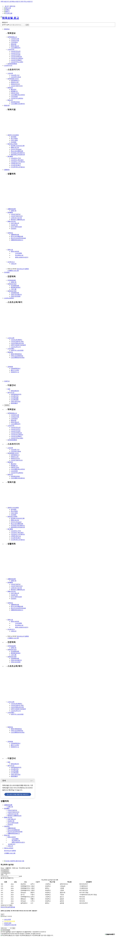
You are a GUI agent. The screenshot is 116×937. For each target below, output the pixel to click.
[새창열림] (7, 8)
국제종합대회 (15, 292)
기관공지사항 (15, 38)
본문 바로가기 (5, 1)
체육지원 (7, 105)
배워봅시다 (14, 91)
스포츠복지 (10, 348)
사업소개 (13, 263)
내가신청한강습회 (16, 226)
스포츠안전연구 (15, 53)
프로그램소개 (15, 223)
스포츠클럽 (18, 253)
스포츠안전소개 (15, 51)
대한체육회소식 (12, 37)
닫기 (31, 780)
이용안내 (7, 381)
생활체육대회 (15, 234)
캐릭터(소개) (15, 82)
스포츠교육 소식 (16, 347)
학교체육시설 (19, 255)
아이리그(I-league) (16, 149)
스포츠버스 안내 (16, 158)
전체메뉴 (7, 405)
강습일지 (13, 228)
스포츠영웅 (14, 96)
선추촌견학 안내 (16, 163)
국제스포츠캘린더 (16, 294)
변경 (11, 905)
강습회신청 (14, 225)
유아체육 (13, 136)
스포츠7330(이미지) (17, 86)
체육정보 (7, 29)
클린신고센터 (15, 370)
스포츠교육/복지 (9, 298)
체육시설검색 (15, 251)
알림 (8, 389)
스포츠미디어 (8, 65)
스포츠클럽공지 (15, 47)
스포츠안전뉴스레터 (17, 62)
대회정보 (10, 233)
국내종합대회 (15, 285)
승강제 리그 (11, 262)
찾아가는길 (10, 392)
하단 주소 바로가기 (27, 1)
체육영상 (10, 87)
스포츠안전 (10, 49)
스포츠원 (10, 73)
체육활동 (10, 212)
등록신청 (13, 210)
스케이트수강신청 (16, 218)
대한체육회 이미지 (13, 78)
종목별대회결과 (15, 287)
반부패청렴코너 (15, 368)
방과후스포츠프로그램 (17, 145)
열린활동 (10, 156)
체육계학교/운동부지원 (18, 154)
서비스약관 (7, 919)
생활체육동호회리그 (17, 240)
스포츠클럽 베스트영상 (18, 94)
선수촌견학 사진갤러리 (18, 167)
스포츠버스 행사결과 (17, 160)
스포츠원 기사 (15, 75)
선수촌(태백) (15, 399)
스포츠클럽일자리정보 (17, 357)
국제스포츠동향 (15, 296)
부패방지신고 (15, 372)
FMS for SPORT (12, 269)
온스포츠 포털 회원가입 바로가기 (17, 794)
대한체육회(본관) (16, 394)
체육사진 (10, 100)
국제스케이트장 (15, 401)
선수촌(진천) (15, 396)
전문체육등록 (11, 280)
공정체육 (10, 366)
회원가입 (12, 6)
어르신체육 (14, 140)
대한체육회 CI (15, 80)
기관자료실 (14, 42)
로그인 (7, 6)
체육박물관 (14, 403)
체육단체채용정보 (16, 354)
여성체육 (13, 142)
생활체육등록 (11, 209)
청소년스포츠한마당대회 (18, 238)
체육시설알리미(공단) (21, 257)
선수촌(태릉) (15, 398)
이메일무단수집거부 (10, 925)
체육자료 (13, 44)
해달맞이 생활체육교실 (18, 219)
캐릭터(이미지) (15, 84)
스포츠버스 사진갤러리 (18, 161)
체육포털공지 (15, 390)
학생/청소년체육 (12, 144)
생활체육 (7, 169)
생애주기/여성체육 (13, 135)
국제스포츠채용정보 (17, 355)
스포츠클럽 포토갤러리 (18, 103)
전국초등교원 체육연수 (18, 153)
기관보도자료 (15, 40)
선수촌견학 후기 (16, 165)
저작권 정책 (7, 923)
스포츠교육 (10, 338)
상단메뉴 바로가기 (15, 1)
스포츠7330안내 (15, 214)
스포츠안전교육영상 (17, 58)
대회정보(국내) (11, 284)
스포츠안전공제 (15, 55)
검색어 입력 (5, 24)
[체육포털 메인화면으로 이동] (10, 17)
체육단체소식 (15, 46)
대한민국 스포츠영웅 (17, 350)
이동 (13, 928)
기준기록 (13, 289)
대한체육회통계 (12, 63)
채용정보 (10, 352)
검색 (27, 24)
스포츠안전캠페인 (16, 60)
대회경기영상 (15, 93)
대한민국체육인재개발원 (18, 345)
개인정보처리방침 (9, 921)
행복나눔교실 (15, 147)
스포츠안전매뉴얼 (16, 56)
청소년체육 (14, 138)
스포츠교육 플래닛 (16, 339)
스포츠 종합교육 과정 (17, 343)
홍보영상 (13, 89)
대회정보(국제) (11, 291)
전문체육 (7, 272)
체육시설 (10, 249)
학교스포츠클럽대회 (17, 151)
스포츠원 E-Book (16, 77)
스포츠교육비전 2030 (17, 341)
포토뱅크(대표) (15, 102)
